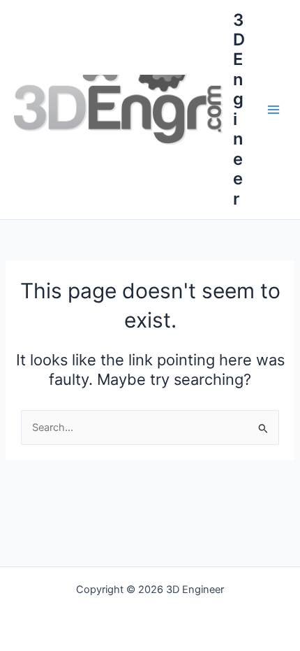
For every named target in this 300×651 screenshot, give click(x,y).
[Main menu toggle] (273, 109)
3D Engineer (239, 109)
